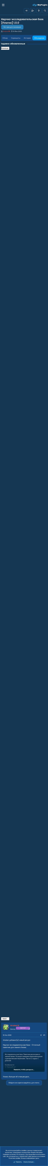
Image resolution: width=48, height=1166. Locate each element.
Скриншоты (15, 38)
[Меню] (3, 5)
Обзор (5, 38)
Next (5, 1019)
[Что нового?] (38, 10)
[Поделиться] (40, 1035)
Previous (4, 48)
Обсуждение (39, 38)
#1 (44, 1035)
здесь (37, 1158)
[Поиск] (45, 10)
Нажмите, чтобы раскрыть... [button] (24, 1070)
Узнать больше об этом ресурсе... (16, 1076)
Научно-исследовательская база (16, 1045)
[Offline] (8, 1027)
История (27, 38)
